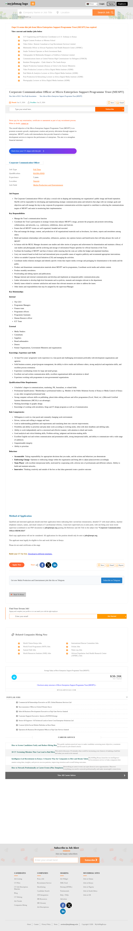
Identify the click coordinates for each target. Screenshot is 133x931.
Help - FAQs (64, 895)
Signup (111, 4)
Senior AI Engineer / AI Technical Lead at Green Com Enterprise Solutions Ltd (46, 720)
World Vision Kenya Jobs (32, 643)
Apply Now (16, 565)
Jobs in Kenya (88, 883)
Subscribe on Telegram (111, 580)
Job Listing (18, 879)
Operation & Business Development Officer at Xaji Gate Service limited (44, 730)
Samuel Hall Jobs (29, 650)
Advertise (63, 899)
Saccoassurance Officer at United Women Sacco (35, 707)
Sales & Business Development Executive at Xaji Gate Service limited (43, 711)
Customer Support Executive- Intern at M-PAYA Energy (38, 716)
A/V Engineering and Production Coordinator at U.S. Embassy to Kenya (50, 37)
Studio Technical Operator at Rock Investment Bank (42, 51)
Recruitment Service (44, 883)
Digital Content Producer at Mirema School (39, 40)
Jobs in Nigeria (88, 887)
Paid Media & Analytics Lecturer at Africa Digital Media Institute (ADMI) (50, 73)
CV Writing (18, 897)
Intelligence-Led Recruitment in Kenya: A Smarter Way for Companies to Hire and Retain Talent (50, 759)
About (29, 924)
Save (112, 103)
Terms (56, 924)
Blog (16, 893)
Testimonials (64, 891)
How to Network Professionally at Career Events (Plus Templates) (37, 768)
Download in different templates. (40, 554)
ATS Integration (42, 895)
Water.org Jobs (76, 650)
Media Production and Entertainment (48, 185)
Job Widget (64, 879)
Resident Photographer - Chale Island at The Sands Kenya (44, 62)
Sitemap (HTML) (66, 887)
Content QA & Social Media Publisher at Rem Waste (37, 725)
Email (122, 103)
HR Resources (42, 899)
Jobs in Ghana (88, 879)
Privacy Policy (46, 924)
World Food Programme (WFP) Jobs (36, 647)
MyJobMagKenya (100, 924)
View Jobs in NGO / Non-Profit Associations (22, 96)
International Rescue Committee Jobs (84, 643)
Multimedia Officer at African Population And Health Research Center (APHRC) (53, 48)
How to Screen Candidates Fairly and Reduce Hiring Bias (34, 745)
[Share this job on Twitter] (48, 565)
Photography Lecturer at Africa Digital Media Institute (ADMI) (46, 80)
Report (121, 565)
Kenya (92, 4)
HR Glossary (41, 903)
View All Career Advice (67, 775)
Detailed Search (23, 17)
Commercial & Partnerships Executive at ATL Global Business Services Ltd (45, 702)
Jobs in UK (87, 895)
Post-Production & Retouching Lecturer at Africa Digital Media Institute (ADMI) (53, 77)
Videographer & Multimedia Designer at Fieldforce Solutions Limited (49, 55)
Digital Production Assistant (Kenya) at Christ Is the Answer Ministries (49, 66)
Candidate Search (43, 891)
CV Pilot (17, 883)
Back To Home (19, 595)
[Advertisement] (102, 135)
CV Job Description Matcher (21, 888)
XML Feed (64, 883)
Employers (122, 4)
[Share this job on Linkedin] (54, 565)
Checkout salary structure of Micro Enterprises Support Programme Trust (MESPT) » (66, 685)
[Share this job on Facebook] (42, 565)
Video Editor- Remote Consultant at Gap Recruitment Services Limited (49, 44)
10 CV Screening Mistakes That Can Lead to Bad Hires (33, 752)
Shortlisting (41, 887)
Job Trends (18, 901)
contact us (24, 123)
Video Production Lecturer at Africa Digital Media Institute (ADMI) (48, 70)
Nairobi (36, 181)
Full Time (37, 169)
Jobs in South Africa (90, 891)
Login (102, 4)
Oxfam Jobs (75, 647)
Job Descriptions (43, 907)
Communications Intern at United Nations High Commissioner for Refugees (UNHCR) (55, 59)
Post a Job (40, 879)
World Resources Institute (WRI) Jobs (37, 653)
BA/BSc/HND (39, 173)
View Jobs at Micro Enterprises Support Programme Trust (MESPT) (61, 96)
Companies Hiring (20, 905)
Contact (36, 924)
